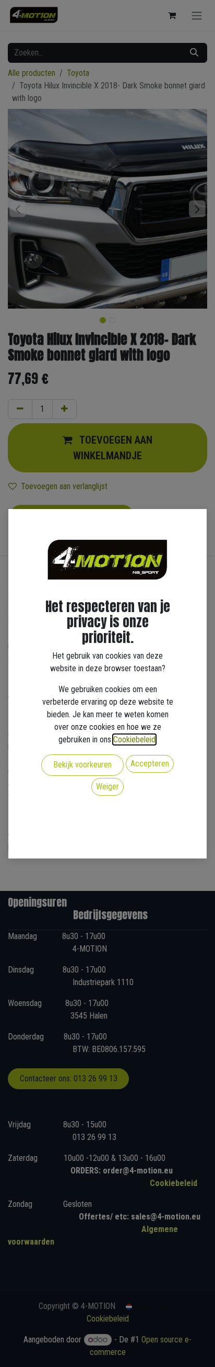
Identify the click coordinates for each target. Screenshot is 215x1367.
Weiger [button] (107, 787)
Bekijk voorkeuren (82, 765)
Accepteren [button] (149, 764)
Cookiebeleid (134, 739)
